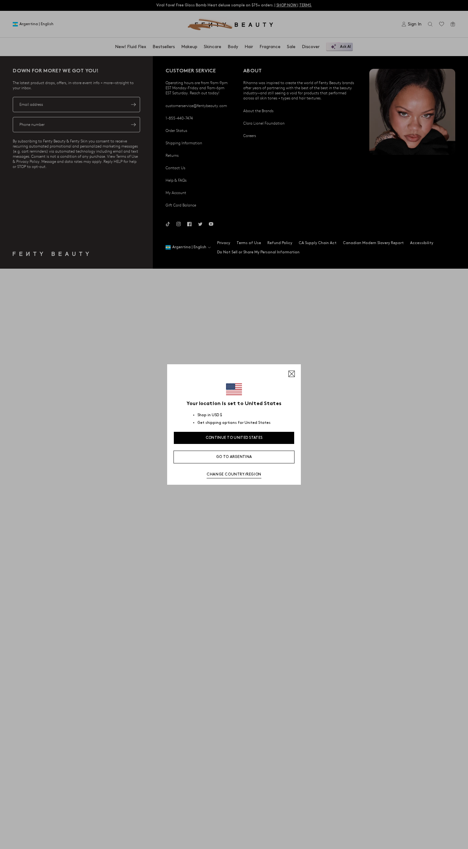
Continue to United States (234, 437)
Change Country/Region (234, 474)
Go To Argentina (234, 457)
